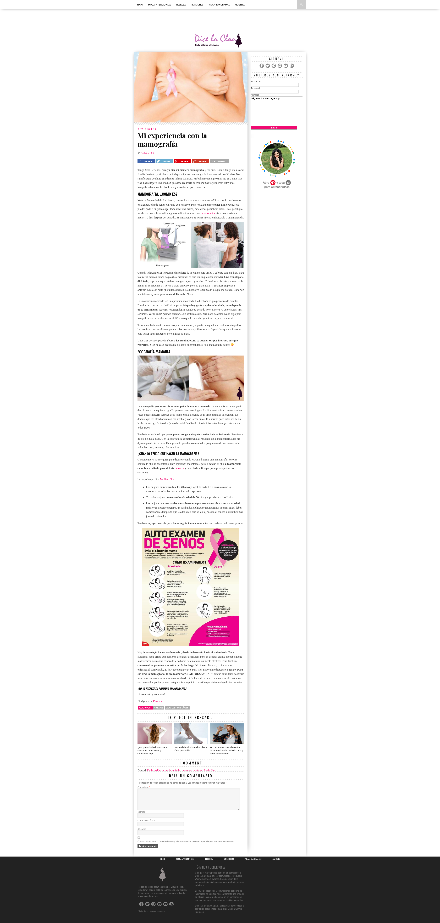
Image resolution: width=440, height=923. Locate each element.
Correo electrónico (147, 820)
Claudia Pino (147, 152)
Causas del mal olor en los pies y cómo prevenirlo (190, 749)
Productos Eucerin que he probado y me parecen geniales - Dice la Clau (181, 770)
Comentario (144, 787)
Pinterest (157, 701)
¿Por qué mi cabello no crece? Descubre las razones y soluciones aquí (153, 750)
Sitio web (142, 829)
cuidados (158, 707)
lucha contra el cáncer (177, 707)
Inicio (140, 4)
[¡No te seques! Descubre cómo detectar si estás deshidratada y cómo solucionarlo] (227, 743)
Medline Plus (167, 479)
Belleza (181, 4)
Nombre (142, 812)
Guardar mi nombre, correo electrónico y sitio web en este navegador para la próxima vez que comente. (186, 841)
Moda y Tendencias (159, 4)
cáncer (180, 468)
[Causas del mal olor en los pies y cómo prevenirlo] (191, 743)
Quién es (240, 4)
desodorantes (208, 213)
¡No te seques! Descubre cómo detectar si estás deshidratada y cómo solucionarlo (226, 750)
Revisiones (197, 4)
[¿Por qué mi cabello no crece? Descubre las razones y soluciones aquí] (155, 743)
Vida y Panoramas (219, 4)
